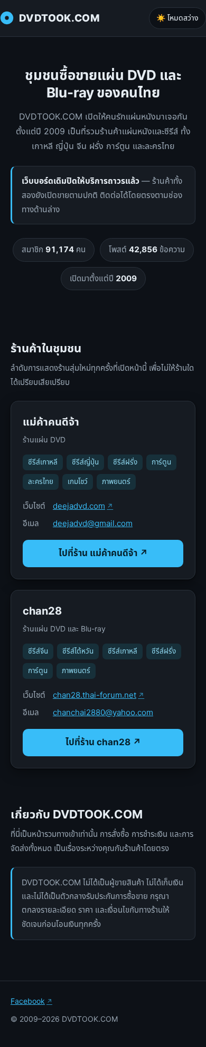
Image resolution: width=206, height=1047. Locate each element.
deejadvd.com (79, 506)
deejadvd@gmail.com (93, 523)
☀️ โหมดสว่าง (177, 17)
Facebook (28, 1000)
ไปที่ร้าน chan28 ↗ (103, 742)
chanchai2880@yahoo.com (103, 712)
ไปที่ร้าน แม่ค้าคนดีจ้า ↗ (103, 553)
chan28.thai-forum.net (94, 695)
